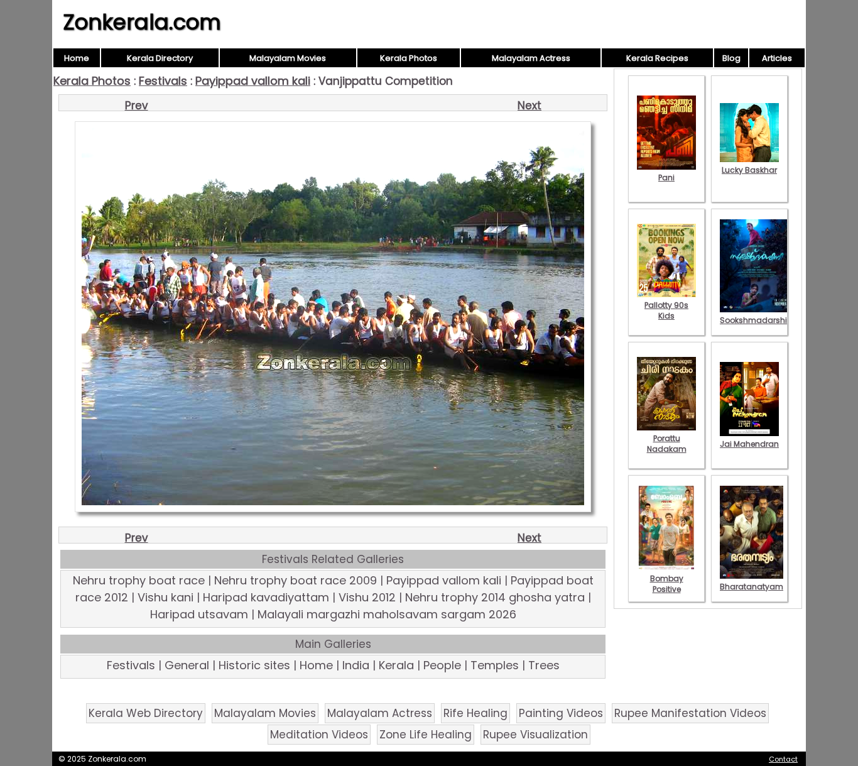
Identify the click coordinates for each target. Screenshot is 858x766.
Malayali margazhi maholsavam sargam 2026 (387, 614)
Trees (544, 665)
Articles (777, 58)
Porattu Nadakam (667, 443)
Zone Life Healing (425, 734)
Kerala (396, 665)
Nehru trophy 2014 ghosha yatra (495, 597)
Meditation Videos (319, 734)
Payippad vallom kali (252, 81)
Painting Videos (561, 713)
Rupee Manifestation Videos (690, 713)
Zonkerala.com (142, 22)
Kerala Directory (160, 58)
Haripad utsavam (199, 614)
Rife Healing (475, 713)
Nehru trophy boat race (139, 580)
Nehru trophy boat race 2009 (295, 580)
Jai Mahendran (749, 444)
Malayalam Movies (287, 58)
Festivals (163, 81)
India (355, 665)
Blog (731, 58)
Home (76, 58)
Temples (494, 665)
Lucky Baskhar (749, 170)
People (442, 665)
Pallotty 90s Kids (666, 310)
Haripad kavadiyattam (266, 597)
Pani (666, 177)
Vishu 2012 (367, 597)
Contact (783, 759)
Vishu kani (165, 597)
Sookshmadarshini (757, 320)
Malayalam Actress (531, 58)
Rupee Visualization (535, 734)
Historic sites (254, 665)
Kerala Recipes (657, 58)
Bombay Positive (666, 583)
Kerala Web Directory (146, 713)
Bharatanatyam (751, 586)
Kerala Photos (408, 58)
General (187, 665)
